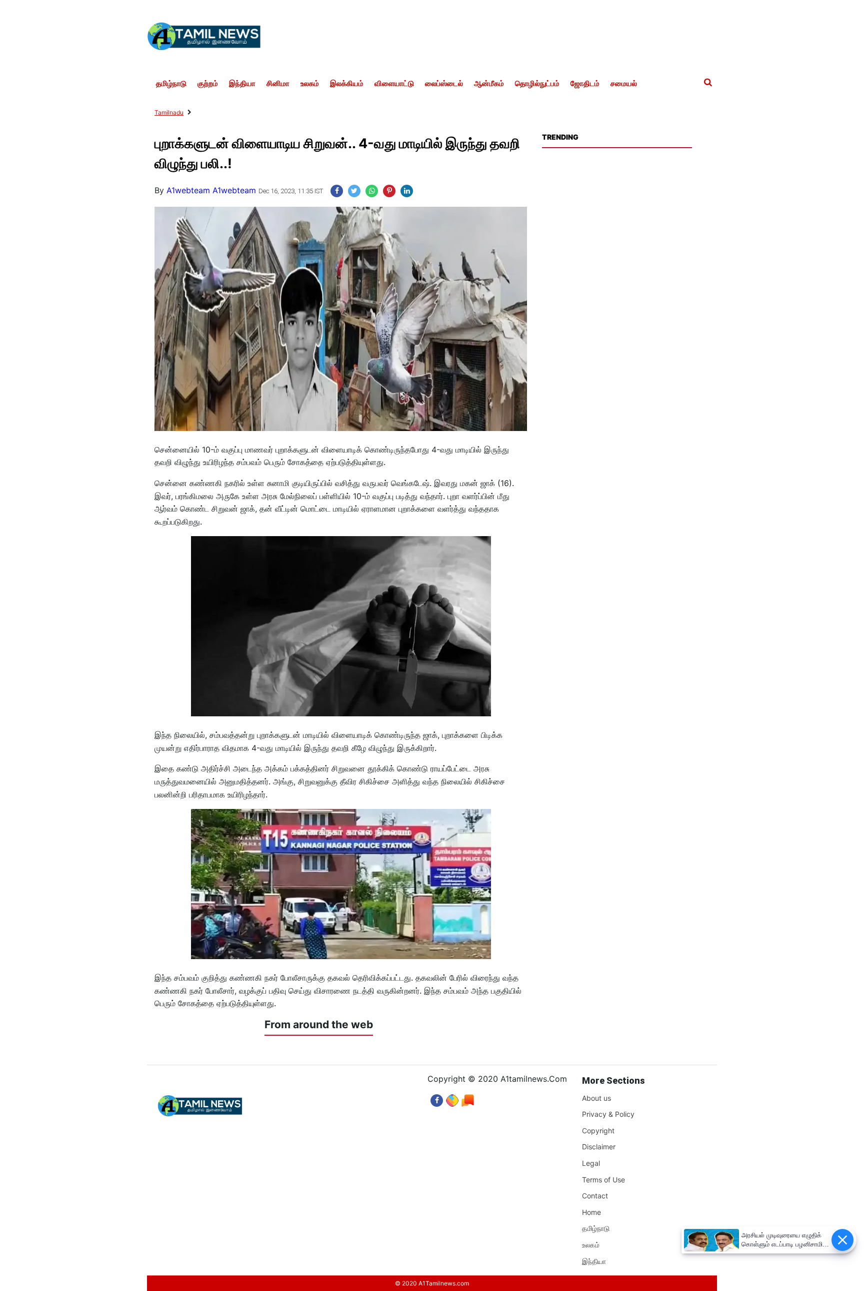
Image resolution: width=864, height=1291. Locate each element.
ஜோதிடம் (585, 83)
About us (596, 1098)
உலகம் (309, 83)
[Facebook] (436, 1098)
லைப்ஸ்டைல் (444, 83)
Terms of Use (603, 1179)
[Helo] (468, 1098)
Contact (595, 1195)
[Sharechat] (452, 1098)
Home (591, 1212)
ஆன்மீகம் (489, 83)
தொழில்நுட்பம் (537, 83)
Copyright (598, 1130)
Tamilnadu (169, 112)
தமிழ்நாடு (171, 83)
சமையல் (623, 83)
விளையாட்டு (394, 83)
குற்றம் (208, 83)
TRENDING (560, 137)
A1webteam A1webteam (211, 190)
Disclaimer (599, 1146)
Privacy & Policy (608, 1114)
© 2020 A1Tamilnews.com (432, 1283)
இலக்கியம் (347, 83)
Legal (591, 1163)
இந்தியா (242, 83)
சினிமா (278, 83)
